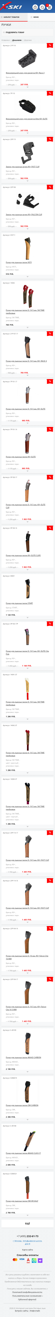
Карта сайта (27, 1249)
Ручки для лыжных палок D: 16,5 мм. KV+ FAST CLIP (27, 860)
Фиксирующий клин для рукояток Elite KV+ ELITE (26, 119)
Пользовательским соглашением (26, 1295)
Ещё (27, 1223)
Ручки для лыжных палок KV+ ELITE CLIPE (23, 555)
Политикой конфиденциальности (27, 1292)
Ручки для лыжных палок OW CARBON (22, 1105)
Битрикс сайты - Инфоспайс (27, 1310)
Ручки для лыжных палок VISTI (19, 262)
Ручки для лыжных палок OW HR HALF (22, 1201)
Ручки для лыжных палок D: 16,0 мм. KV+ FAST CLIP (27, 908)
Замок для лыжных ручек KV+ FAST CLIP (22, 166)
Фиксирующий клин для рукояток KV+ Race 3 (25, 73)
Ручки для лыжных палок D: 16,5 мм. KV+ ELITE (25, 409)
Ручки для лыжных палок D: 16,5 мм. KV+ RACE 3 (26, 361)
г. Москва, (17, 1241)
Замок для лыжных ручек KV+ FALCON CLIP (24, 214)
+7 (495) (27, 1236)
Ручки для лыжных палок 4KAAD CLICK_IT (23, 1153)
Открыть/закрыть (27, 87)
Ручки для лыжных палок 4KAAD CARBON (23, 1057)
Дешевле (17, 40)
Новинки (5, 40)
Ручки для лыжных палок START (19, 603)
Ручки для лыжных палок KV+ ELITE (21, 456)
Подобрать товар (15, 32)
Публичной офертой (27, 1299)
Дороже (28, 40)
